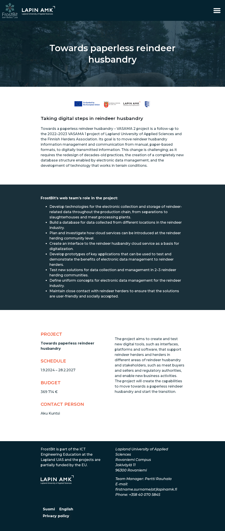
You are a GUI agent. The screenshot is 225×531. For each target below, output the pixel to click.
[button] (217, 10)
